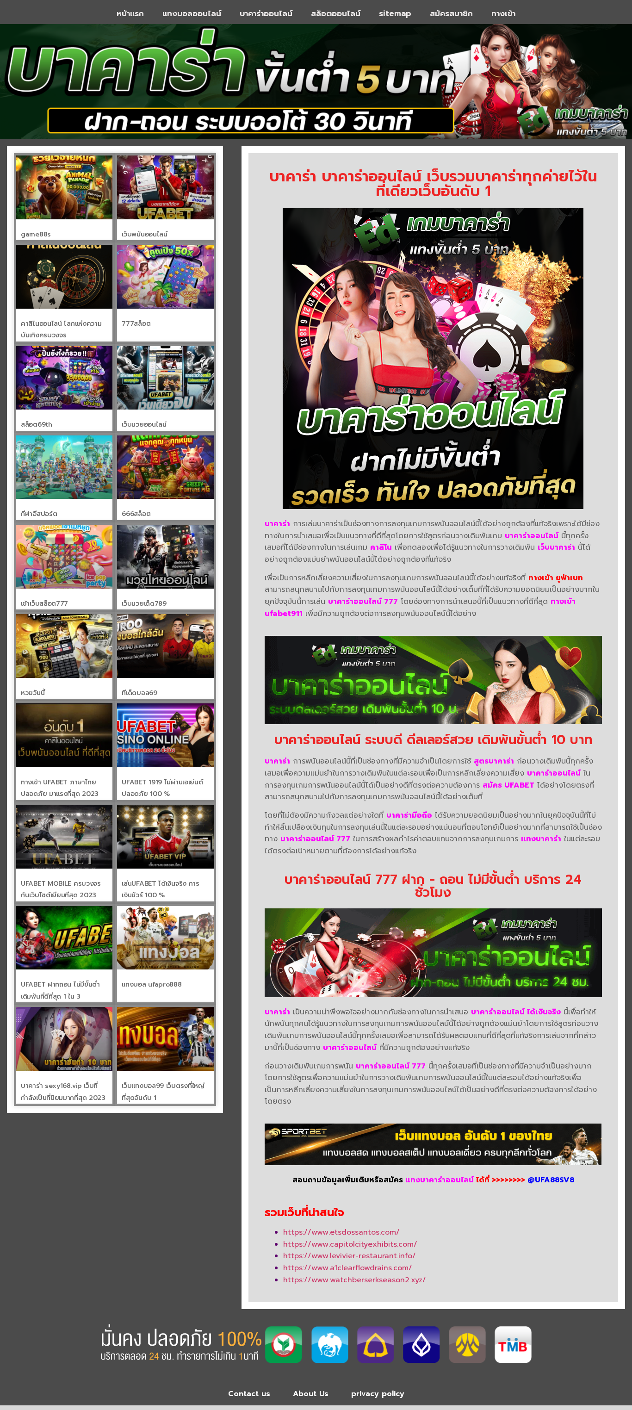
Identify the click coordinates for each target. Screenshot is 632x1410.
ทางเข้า (503, 13)
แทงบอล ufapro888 (151, 984)
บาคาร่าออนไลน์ (266, 13)
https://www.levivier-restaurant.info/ (349, 1255)
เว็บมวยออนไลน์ (144, 424)
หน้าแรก (130, 13)
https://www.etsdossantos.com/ (341, 1232)
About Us (310, 1393)
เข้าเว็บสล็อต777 (44, 604)
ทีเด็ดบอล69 (139, 693)
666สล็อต (136, 514)
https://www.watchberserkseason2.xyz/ (354, 1280)
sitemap (395, 13)
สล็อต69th (36, 424)
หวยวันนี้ (32, 693)
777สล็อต (136, 324)
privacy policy (377, 1393)
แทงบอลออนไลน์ (191, 13)
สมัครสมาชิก (451, 13)
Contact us (249, 1393)
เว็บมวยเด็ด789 (144, 604)
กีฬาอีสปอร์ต (39, 514)
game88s (36, 234)
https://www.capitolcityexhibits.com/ (350, 1244)
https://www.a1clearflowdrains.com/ (347, 1267)
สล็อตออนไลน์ (335, 13)
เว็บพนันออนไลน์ (144, 234)
